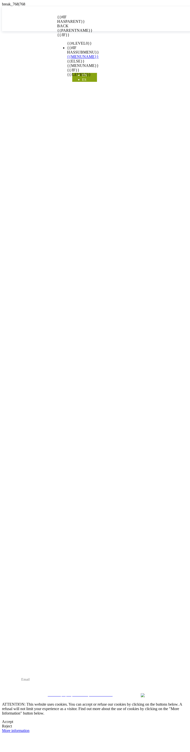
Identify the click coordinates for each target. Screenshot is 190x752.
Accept (7, 722)
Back (61, 26)
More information (15, 730)
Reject (7, 726)
